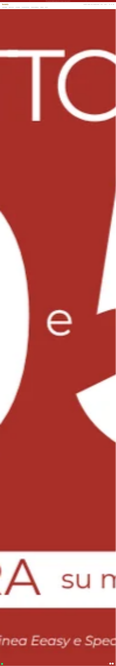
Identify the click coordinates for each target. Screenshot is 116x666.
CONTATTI (85, 4)
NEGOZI (89, 4)
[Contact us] (2, 664)
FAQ (92, 4)
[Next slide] (86, 1)
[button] (109, 4)
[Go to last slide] (30, 1)
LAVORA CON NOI (96, 4)
